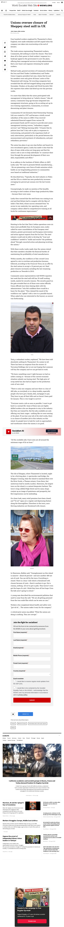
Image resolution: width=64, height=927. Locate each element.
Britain (13, 727)
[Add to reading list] (5, 69)
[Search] (62, 11)
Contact (54, 2)
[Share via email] (5, 60)
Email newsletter (18, 678)
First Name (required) (20, 632)
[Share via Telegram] (5, 56)
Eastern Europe (11, 740)
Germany (14, 738)
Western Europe (22, 723)
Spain (42, 738)
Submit (32, 700)
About (58, 2)
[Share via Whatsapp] (5, 52)
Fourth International (9, 14)
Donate (58, 14)
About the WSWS (43, 14)
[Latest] (6, 11)
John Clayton (14, 31)
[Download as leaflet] (5, 65)
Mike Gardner (21, 31)
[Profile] (62, 2)
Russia (38, 738)
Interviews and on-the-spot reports (37, 723)
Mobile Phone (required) (20, 655)
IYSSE (34, 14)
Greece (19, 738)
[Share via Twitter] (5, 47)
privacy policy (22, 695)
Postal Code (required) (20, 663)
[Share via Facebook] (5, 43)
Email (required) (18, 647)
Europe (13, 723)
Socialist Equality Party (24, 14)
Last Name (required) (20, 640)
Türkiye (4, 740)
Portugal (33, 738)
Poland (28, 738)
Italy (24, 738)
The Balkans (20, 740)
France (9, 738)
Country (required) (19, 671)
